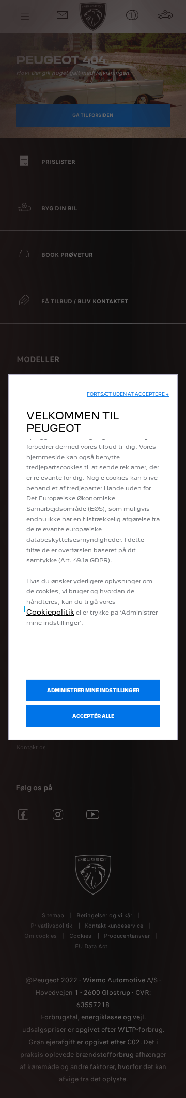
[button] (128, 394)
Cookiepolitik (50, 612)
